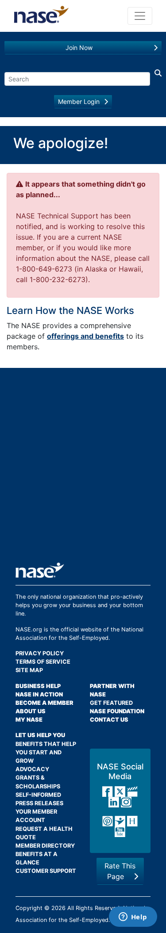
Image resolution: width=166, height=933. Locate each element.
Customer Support (45, 871)
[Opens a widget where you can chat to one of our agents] (132, 917)
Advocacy (32, 769)
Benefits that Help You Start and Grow (45, 752)
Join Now (79, 47)
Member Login (79, 101)
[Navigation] (139, 16)
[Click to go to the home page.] (41, 16)
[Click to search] (156, 77)
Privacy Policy (39, 653)
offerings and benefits (85, 336)
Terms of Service (42, 661)
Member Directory (45, 845)
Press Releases (39, 803)
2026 (58, 908)
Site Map (29, 670)
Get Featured (111, 703)
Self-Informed (38, 795)
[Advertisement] (83, 468)
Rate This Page (119, 871)
